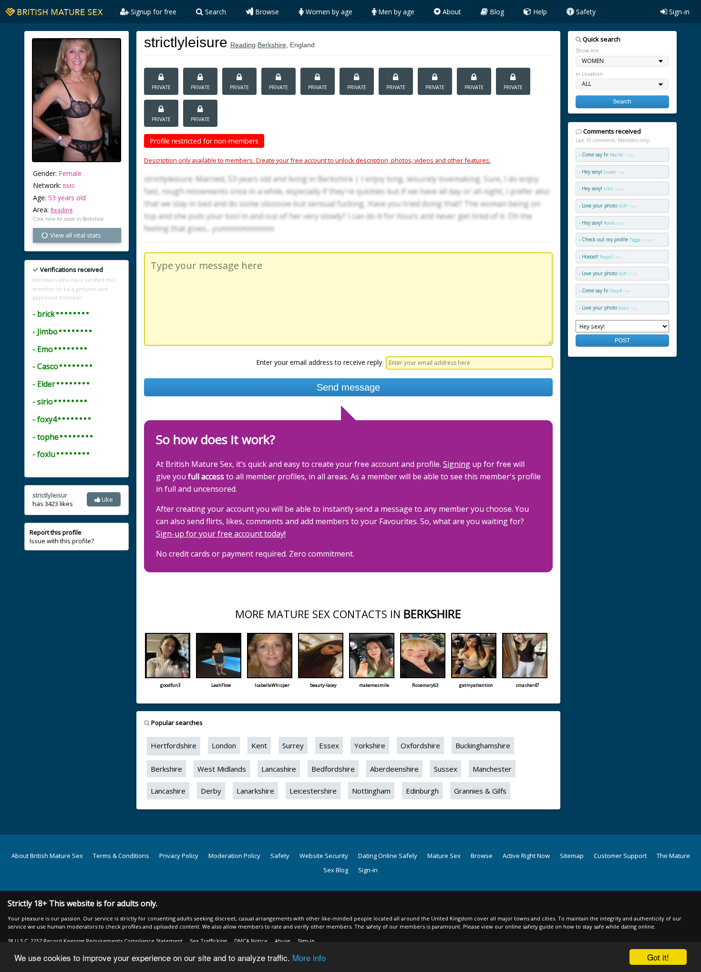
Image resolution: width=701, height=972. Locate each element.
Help (539, 11)
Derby (211, 791)
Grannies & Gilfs (480, 791)
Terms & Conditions (121, 855)
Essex (329, 745)
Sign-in (678, 11)
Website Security (323, 855)
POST (622, 340)
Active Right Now (526, 855)
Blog (496, 11)
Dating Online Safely (387, 855)
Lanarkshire (255, 791)
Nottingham (371, 791)
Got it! (658, 957)
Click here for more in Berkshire (68, 219)
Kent (259, 745)
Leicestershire (313, 791)
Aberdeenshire (394, 769)
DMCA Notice (251, 940)
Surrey (293, 745)
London (224, 745)
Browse (266, 11)
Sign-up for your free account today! (221, 533)
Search (214, 11)
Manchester (492, 769)
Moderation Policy (234, 855)
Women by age (328, 11)
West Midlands (221, 769)
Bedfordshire (333, 769)
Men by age (395, 11)
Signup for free (152, 11)
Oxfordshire (420, 745)
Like (106, 499)
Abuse (282, 940)
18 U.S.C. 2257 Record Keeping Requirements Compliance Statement (95, 940)
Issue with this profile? (62, 536)
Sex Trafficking (208, 940)
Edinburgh (422, 791)
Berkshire (272, 45)
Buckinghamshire (482, 745)
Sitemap (572, 855)
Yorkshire (369, 745)
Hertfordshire (173, 745)
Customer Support (620, 855)
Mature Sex (444, 855)
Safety (585, 11)
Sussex (445, 769)
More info (309, 957)
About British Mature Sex (47, 855)
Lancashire (278, 769)
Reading (61, 210)
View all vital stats (75, 235)
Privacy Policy (178, 855)
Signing (456, 464)
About (451, 11)
